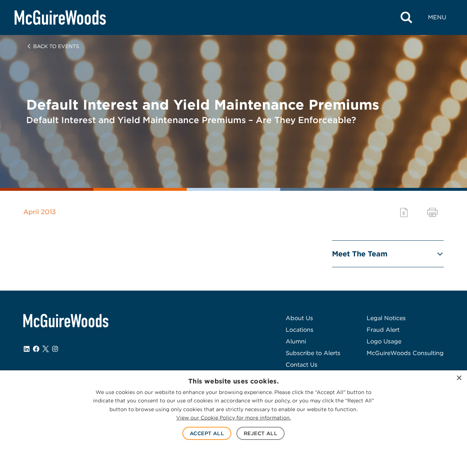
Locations (299, 329)
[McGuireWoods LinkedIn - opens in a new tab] (26, 349)
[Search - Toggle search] (406, 17)
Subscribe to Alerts (313, 353)
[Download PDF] (404, 212)
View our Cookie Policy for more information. (233, 418)
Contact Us (301, 364)
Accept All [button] (207, 433)
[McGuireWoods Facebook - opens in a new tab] (36, 349)
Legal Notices (386, 318)
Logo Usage (384, 341)
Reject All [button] (260, 433)
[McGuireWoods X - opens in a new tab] (45, 349)
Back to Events (56, 46)
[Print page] (432, 212)
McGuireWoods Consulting (405, 353)
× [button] (459, 378)
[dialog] (233, 409)
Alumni (296, 341)
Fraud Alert (383, 329)
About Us (299, 318)
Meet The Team (359, 253)
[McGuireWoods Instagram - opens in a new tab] (55, 349)
